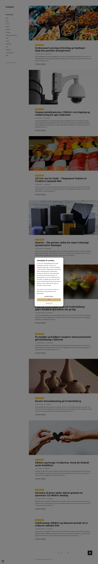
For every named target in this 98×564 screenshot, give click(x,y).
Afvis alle (49, 303)
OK (49, 299)
